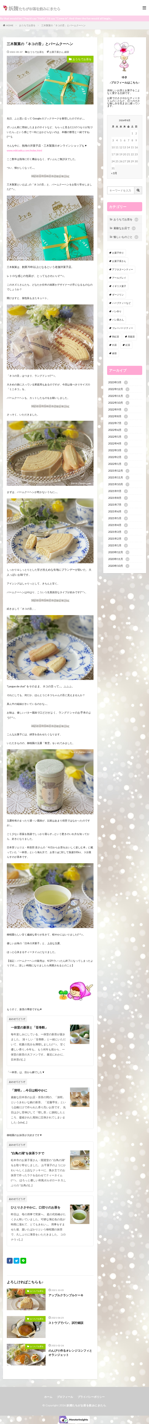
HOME (9, 25)
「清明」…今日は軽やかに (29, 1090)
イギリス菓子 (119, 286)
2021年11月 (118, 477)
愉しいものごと (125, 236)
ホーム (48, 1396)
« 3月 (114, 173)
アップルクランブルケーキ (66, 1295)
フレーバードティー (122, 328)
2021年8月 (117, 497)
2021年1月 (117, 545)
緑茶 (66, 51)
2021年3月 (117, 531)
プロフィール (65, 1396)
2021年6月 (117, 511)
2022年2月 (117, 457)
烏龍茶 (131, 336)
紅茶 (128, 344)
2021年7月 (117, 504)
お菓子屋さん (56, 51)
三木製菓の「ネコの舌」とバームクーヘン (63, 25)
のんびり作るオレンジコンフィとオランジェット (70, 1353)
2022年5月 (117, 436)
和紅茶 (115, 336)
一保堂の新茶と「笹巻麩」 (29, 1027)
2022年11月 (118, 395)
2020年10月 (118, 565)
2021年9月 (117, 491)
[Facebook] (10, 1261)
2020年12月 (118, 552)
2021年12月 (118, 470)
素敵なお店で (124, 228)
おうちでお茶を (27, 25)
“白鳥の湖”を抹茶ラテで (27, 1153)
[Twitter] (16, 1261)
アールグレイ (119, 277)
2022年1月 (117, 463)
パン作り (116, 311)
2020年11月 (118, 559)
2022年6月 (117, 429)
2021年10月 (118, 484)
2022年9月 (117, 409)
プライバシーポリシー (91, 1396)
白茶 (114, 344)
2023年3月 (117, 382)
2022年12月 (118, 389)
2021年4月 (117, 525)
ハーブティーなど (121, 303)
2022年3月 (117, 450)
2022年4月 (117, 443)
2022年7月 (117, 423)
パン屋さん (118, 319)
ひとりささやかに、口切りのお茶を (36, 1207)
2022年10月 (118, 402)
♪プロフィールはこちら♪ (124, 82)
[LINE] (23, 1261)
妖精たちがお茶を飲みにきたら (86, 1405)
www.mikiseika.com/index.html (24, 150)
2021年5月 (117, 518)
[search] (138, 190)
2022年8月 (117, 416)
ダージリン (118, 294)
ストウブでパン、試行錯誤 (66, 1322)
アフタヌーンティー (122, 269)
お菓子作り (118, 252)
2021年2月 (117, 538)
